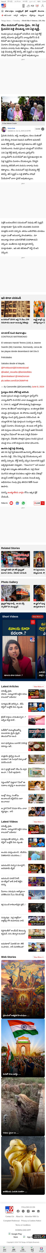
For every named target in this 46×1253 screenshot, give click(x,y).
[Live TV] (36, 5)
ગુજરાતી (32, 1)
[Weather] (28, 5)
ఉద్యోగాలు (23, 15)
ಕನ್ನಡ (18, 1)
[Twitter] (23, 1211)
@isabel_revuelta (9, 372)
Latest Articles (10, 686)
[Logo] (3, 6)
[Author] (3, 129)
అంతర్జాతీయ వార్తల (16, 492)
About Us (19, 1216)
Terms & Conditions (23, 1225)
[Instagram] (28, 1211)
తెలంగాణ (41, 11)
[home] (2, 11)
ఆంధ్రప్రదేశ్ (33, 11)
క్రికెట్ (26, 11)
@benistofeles (25, 372)
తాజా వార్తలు (9, 11)
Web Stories (8, 956)
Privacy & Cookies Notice (31, 1221)
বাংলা (38, 1)
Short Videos (10, 616)
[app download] (23, 5)
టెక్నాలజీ (41, 15)
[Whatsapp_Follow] (23, 503)
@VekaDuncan (22, 376)
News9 (3, 1)
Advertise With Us (32, 1216)
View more (37, 617)
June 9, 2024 (38, 386)
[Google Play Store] (16, 1236)
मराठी (25, 1)
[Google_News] (17, 503)
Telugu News (6, 21)
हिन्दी (10, 1)
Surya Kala (11, 128)
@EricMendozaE (21, 368)
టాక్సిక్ (16, 15)
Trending (16, 21)
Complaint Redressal (11, 1221)
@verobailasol (8, 376)
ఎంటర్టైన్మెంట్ (19, 11)
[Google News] (38, 1211)
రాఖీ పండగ (7, 15)
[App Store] (30, 1238)
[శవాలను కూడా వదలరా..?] (18, 649)
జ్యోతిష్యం (32, 15)
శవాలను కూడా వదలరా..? (13, 675)
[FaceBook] (18, 1211)
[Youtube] (11, 503)
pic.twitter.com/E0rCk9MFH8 (14, 380)
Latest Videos (9, 821)
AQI (32, 6)
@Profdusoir (7, 368)
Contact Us (9, 1216)
